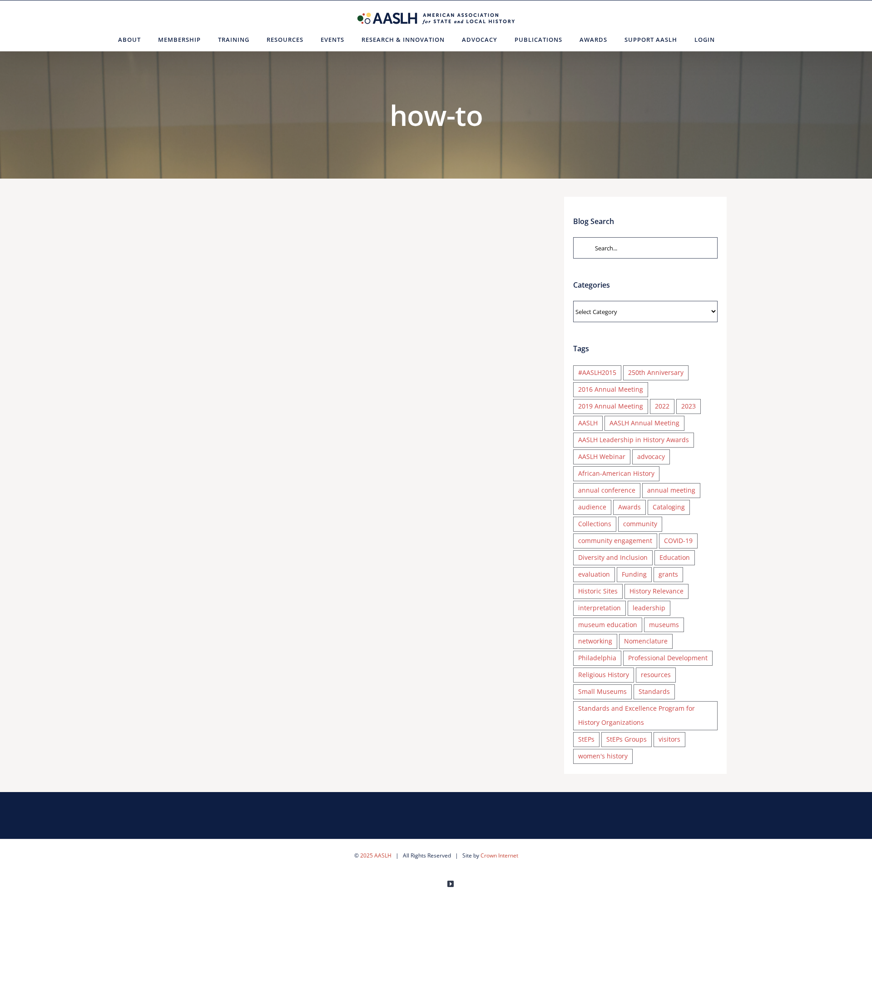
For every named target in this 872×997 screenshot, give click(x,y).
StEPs (586, 739)
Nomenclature (646, 641)
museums (664, 624)
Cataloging (669, 507)
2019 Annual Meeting (610, 406)
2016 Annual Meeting (610, 389)
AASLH (588, 423)
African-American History (616, 473)
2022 (662, 406)
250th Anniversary (656, 372)
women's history (603, 756)
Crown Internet (499, 855)
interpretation (599, 607)
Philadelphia (597, 657)
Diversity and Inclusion (613, 557)
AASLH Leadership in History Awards (633, 439)
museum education (607, 624)
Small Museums (602, 691)
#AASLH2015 (597, 372)
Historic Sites (598, 591)
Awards (629, 507)
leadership (649, 607)
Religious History (603, 674)
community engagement (615, 540)
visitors (669, 739)
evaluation (594, 574)
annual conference (606, 490)
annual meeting (671, 490)
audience (592, 507)
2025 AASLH (375, 855)
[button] (734, 39)
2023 (688, 406)
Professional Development (668, 657)
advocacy (651, 456)
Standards (654, 691)
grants (668, 574)
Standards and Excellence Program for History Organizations (636, 715)
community (640, 523)
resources (656, 674)
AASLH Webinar (601, 456)
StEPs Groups (626, 739)
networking (595, 641)
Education (674, 557)
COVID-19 (678, 540)
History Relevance (656, 591)
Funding (634, 574)
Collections (594, 523)
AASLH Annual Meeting (644, 423)
